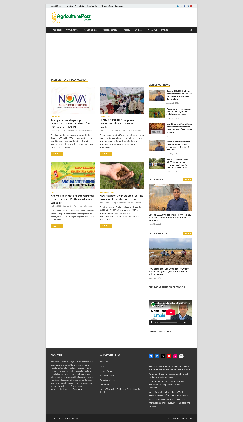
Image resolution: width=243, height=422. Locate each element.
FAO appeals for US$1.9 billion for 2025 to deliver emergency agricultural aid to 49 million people (169, 271)
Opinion (138, 30)
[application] (170, 312)
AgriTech (57, 30)
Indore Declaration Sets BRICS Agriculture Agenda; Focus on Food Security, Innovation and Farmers (178, 163)
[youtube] (191, 6)
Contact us (119, 6)
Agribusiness (90, 30)
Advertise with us (107, 6)
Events (164, 30)
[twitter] (181, 6)
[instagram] (187, 6)
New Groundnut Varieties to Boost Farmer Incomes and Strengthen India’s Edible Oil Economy (179, 128)
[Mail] (181, 356)
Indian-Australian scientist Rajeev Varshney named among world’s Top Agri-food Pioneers (179, 145)
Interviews (151, 30)
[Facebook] (151, 356)
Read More (56, 153)
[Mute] (185, 322)
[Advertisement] (121, 55)
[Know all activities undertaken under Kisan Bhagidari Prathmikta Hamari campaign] (73, 176)
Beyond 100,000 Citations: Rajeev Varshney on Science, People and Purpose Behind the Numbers (179, 95)
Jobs (102, 366)
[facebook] (185, 6)
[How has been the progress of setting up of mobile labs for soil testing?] (122, 176)
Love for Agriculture (184, 418)
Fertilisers (104, 192)
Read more (77, 389)
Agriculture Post (71, 131)
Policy (127, 30)
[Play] (152, 322)
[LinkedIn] (157, 356)
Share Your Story (92, 6)
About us (70, 6)
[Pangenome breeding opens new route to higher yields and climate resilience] (157, 109)
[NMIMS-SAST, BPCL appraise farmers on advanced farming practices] (122, 101)
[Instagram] (175, 356)
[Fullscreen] (189, 322)
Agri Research (105, 117)
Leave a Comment (86, 131)
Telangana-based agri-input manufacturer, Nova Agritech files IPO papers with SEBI (71, 123)
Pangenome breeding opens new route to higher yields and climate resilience (178, 111)
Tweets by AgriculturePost (160, 331)
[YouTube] (169, 356)
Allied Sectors (110, 30)
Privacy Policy (80, 6)
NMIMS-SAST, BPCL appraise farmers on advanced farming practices (117, 123)
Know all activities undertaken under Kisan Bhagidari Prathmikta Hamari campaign (72, 199)
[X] (163, 356)
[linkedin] (178, 6)
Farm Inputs (72, 30)
